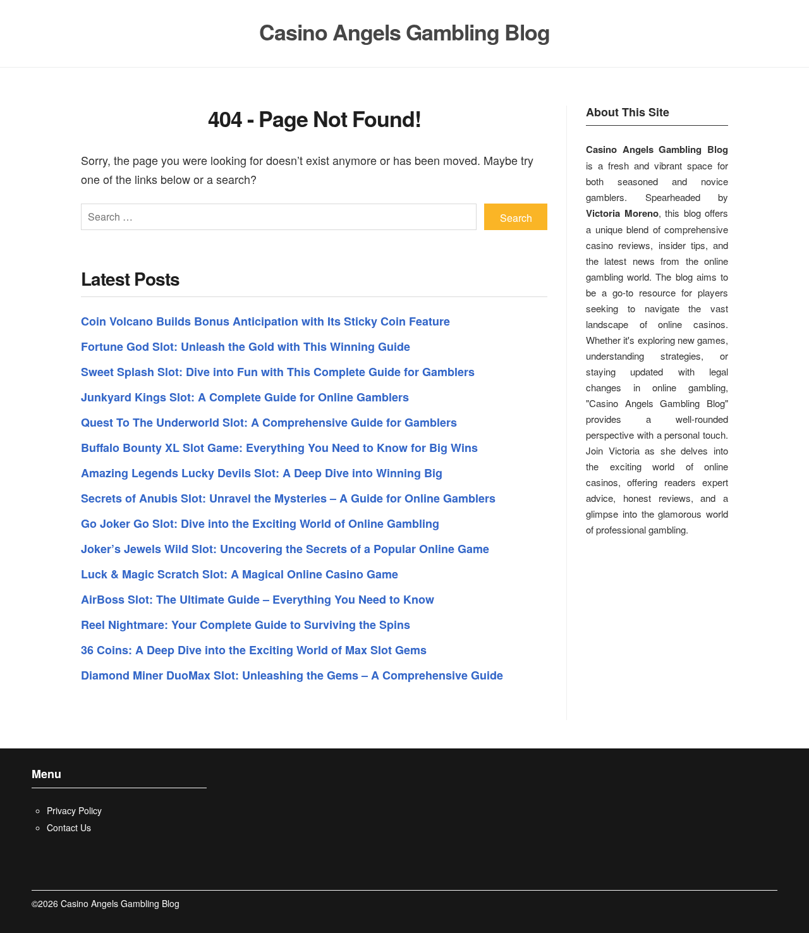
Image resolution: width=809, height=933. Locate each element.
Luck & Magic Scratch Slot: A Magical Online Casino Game (239, 574)
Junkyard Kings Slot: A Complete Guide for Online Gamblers (245, 397)
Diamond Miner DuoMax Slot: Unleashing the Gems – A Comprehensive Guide (292, 675)
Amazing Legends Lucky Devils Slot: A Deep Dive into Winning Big (261, 473)
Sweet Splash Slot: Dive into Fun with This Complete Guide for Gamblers (278, 371)
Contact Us (69, 827)
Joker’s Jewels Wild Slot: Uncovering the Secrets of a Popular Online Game (285, 548)
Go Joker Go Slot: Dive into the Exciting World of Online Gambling (260, 523)
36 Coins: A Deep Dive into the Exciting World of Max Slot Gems (254, 650)
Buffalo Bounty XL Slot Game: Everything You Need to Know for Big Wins (279, 447)
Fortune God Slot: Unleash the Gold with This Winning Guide (245, 346)
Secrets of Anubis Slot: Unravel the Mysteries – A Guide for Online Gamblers (288, 498)
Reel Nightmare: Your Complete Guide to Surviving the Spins (245, 624)
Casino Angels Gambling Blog (404, 32)
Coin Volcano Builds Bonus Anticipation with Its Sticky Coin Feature (265, 321)
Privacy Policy (74, 810)
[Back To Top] (773, 903)
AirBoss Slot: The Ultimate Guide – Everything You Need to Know (257, 599)
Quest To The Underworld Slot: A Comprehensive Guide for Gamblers (269, 422)
